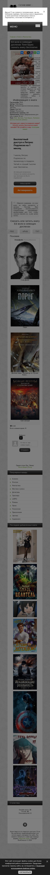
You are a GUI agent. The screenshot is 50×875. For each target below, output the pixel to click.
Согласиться (25, 872)
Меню (13, 26)
